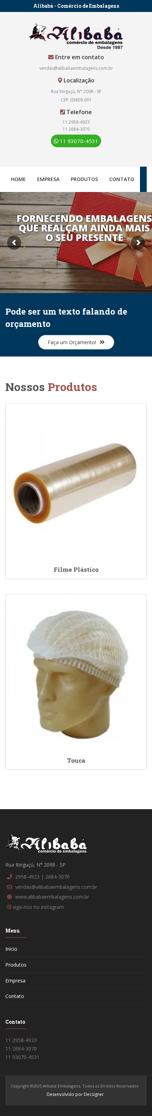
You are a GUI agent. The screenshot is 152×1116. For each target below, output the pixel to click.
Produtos (84, 179)
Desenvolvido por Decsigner (75, 1094)
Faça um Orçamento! (72, 342)
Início (11, 949)
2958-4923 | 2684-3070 (42, 876)
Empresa (48, 179)
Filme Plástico (76, 569)
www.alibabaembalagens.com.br (52, 896)
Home (18, 179)
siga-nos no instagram (38, 907)
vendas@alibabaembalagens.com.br (76, 68)
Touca (76, 760)
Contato (121, 179)
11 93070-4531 (78, 140)
